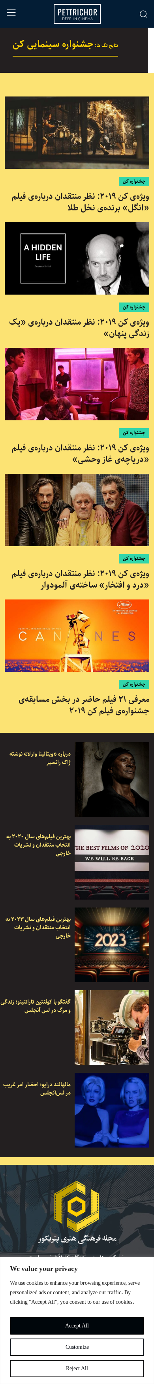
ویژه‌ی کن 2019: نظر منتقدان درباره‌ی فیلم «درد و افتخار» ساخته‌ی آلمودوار (80, 579)
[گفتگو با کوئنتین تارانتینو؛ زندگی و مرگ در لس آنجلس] (112, 1027)
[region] (77, 1320)
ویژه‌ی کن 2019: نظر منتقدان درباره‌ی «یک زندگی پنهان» (79, 328)
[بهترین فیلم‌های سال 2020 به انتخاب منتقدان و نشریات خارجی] (112, 862)
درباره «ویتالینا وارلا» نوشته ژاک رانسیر (40, 758)
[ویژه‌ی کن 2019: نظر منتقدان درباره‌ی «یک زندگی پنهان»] (77, 258)
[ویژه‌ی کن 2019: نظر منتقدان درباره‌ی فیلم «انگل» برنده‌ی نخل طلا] (77, 132)
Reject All (77, 1368)
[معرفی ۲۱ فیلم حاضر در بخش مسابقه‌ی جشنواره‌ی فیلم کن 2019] (77, 635)
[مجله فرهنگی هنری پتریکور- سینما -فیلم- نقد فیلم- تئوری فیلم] (77, 1212)
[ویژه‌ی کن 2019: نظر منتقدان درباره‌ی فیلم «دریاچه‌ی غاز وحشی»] (77, 384)
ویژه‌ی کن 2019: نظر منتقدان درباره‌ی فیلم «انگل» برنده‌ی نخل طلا (80, 202)
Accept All (77, 1326)
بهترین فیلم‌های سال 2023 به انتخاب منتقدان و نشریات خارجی (38, 928)
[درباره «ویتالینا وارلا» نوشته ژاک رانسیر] (112, 779)
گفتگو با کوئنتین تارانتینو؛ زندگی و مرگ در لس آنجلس (35, 1006)
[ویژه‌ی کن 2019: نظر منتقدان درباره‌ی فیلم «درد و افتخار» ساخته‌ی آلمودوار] (77, 510)
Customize (77, 1347)
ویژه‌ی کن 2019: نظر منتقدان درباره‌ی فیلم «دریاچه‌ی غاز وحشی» (80, 454)
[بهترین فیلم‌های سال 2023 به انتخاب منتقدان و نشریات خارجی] (112, 945)
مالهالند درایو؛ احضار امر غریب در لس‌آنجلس (37, 1089)
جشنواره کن (134, 181)
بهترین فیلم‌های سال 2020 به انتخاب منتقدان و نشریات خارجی (38, 845)
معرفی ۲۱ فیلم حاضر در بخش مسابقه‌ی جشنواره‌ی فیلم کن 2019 (84, 705)
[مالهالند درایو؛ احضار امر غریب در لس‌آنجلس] (112, 1110)
